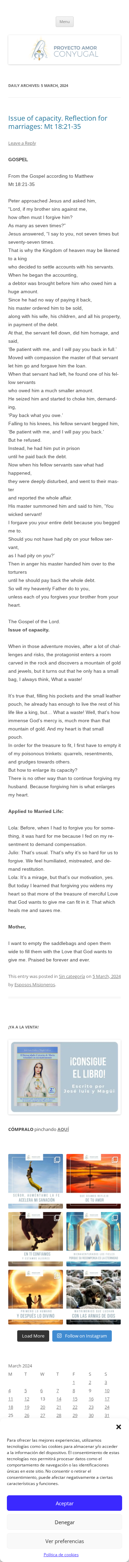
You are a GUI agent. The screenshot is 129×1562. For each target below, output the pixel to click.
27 (42, 1415)
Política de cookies (61, 1555)
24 (107, 1407)
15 (75, 1399)
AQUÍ (63, 1129)
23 (91, 1407)
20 (42, 1407)
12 (26, 1399)
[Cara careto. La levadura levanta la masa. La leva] (93, 1181)
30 (91, 1415)
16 (91, 1399)
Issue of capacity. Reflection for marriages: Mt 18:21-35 (57, 122)
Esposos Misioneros (34, 984)
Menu (65, 21)
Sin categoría (72, 976)
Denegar (65, 1522)
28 (58, 1415)
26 (26, 1415)
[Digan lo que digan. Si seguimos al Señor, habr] (93, 1239)
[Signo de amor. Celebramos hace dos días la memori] (35, 1239)
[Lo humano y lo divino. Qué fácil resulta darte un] (35, 1297)
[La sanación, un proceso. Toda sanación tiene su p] (35, 1181)
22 (75, 1407)
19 (26, 1407)
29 (75, 1415)
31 (107, 1415)
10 (107, 1390)
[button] (118, 1426)
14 (58, 1399)
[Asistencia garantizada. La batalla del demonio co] (93, 1297)
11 (10, 1399)
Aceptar (65, 1503)
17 (107, 1399)
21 (58, 1407)
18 (10, 1407)
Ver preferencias (64, 1541)
